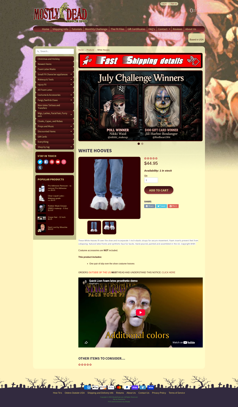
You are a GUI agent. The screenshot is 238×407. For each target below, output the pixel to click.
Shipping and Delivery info (100, 393)
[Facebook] (46, 161)
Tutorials (76, 29)
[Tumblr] (40, 167)
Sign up (174, 4)
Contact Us (143, 393)
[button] (151, 158)
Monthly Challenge (96, 29)
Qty (146, 176)
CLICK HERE (168, 272)
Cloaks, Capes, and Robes (50, 121)
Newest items (45, 64)
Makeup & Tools (56, 80)
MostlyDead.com (118, 397)
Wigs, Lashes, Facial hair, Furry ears (56, 115)
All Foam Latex (45, 89)
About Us (190, 29)
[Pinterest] (51, 161)
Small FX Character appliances (56, 75)
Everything (43, 141)
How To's (57, 393)
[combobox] (54, 51)
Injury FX (56, 85)
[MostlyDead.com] (60, 13)
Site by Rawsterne (119, 399)
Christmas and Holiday (49, 58)
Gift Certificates (136, 29)
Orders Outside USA (75, 393)
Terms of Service (177, 393)
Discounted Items (56, 132)
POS (109, 401)
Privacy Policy (159, 393)
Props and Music (56, 127)
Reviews (177, 29)
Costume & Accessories (56, 95)
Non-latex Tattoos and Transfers (49, 107)
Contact (164, 29)
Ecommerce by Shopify (122, 401)
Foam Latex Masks (47, 69)
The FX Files (117, 29)
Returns (120, 393)
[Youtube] (57, 161)
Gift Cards (42, 136)
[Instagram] (63, 161)
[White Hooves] (94, 227)
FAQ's (151, 29)
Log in (164, 4)
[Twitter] (40, 161)
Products (90, 50)
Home (45, 29)
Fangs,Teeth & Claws (56, 101)
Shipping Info (60, 29)
